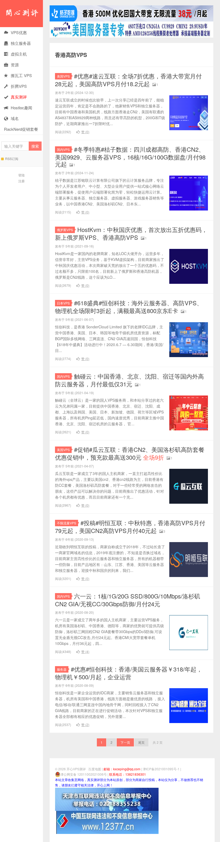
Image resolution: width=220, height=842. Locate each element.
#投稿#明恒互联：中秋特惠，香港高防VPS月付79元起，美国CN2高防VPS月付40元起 (130, 526)
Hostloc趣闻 (21, 107)
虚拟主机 (19, 54)
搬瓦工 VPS (21, 75)
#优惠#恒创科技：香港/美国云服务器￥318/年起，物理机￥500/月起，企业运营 (128, 673)
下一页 (125, 742)
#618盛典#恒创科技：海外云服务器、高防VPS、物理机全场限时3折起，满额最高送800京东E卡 (129, 307)
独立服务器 (21, 43)
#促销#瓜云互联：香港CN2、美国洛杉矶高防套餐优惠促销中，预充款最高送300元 (129, 453)
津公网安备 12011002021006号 (83, 774)
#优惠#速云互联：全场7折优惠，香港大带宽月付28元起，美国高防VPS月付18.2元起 (128, 80)
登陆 (21, 175)
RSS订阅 (11, 158)
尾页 (141, 742)
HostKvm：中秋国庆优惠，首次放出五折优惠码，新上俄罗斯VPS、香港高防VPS (131, 233)
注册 (21, 181)
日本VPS (63, 303)
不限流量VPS (66, 523)
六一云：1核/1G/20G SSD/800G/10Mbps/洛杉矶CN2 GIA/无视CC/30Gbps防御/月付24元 (127, 600)
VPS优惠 (19, 32)
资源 (15, 64)
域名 (15, 118)
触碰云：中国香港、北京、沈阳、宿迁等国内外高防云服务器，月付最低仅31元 (129, 380)
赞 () (85, 131)
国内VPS (63, 149)
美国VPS (63, 76)
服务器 (62, 669)
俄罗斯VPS (65, 229)
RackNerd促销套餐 (21, 129)
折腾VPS (19, 86)
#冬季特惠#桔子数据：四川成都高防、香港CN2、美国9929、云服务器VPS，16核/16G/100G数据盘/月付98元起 (130, 156)
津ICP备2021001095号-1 (161, 769)
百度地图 (94, 769)
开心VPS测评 (21, 13)
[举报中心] (107, 798)
